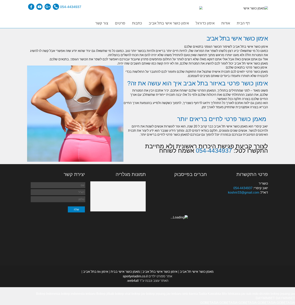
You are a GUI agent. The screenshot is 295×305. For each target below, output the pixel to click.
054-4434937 (70, 7)
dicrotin (264, 293)
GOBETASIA (209, 302)
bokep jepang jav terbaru (163, 293)
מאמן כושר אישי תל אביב (197, 271)
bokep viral (123, 293)
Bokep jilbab (105, 293)
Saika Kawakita (210, 293)
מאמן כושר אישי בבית (125, 271)
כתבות (137, 23)
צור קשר (101, 23)
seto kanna (190, 293)
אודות (225, 23)
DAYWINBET (265, 298)
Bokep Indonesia (48, 293)
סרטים (120, 23)
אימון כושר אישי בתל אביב (169, 23)
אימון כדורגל (205, 23)
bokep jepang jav (283, 293)
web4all (133, 280)
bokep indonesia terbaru (78, 293)
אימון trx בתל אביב (95, 271)
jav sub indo (249, 293)
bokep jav (138, 293)
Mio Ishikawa (231, 293)
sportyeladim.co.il (135, 276)
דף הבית (243, 23)
